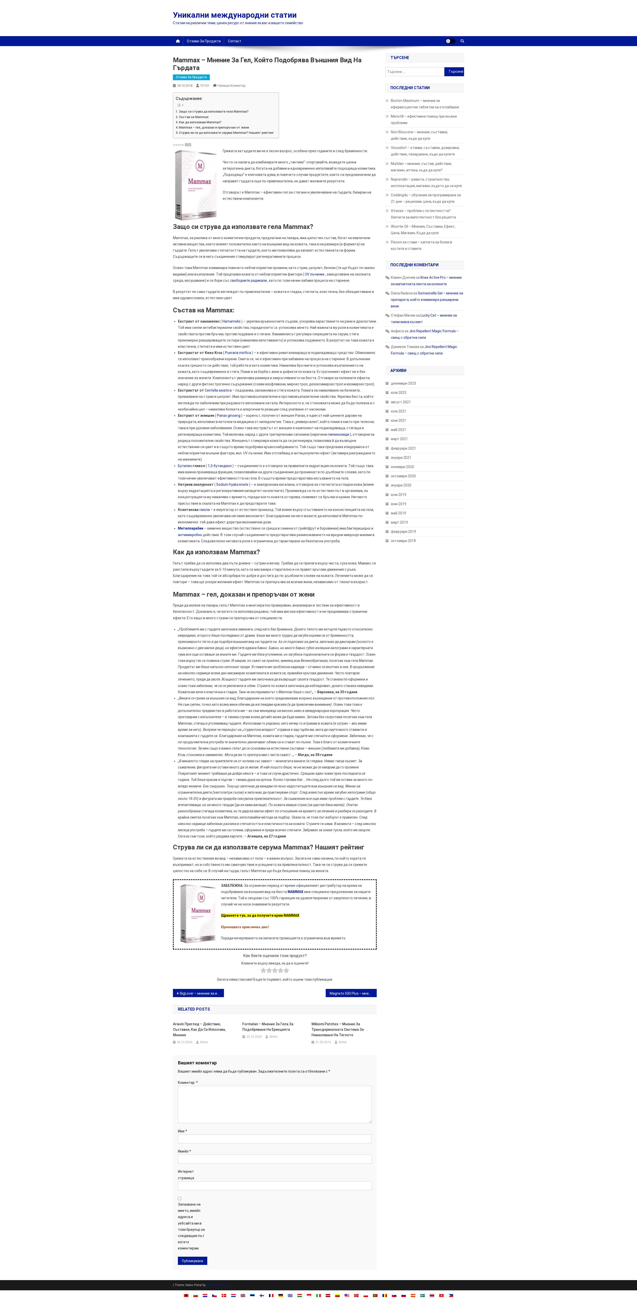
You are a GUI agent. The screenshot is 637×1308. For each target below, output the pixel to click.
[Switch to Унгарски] (299, 1295)
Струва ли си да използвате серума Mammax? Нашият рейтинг (226, 133)
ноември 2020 (402, 467)
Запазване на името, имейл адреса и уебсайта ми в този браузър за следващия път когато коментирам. (191, 1226)
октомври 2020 (403, 476)
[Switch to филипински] (451, 1295)
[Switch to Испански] (413, 1295)
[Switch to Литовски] (337, 1295)
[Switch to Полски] (366, 1295)
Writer (205, 85)
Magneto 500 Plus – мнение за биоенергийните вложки (353, 993)
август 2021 (401, 402)
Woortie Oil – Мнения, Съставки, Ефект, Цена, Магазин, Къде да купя (423, 229)
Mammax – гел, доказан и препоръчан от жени (214, 127)
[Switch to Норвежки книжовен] (356, 1295)
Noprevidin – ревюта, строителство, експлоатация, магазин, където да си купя (426, 182)
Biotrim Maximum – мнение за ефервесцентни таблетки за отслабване (425, 104)
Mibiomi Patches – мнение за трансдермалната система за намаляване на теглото (338, 1029)
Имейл (184, 1151)
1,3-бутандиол (220, 466)
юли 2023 (398, 393)
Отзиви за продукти (204, 41)
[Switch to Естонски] (252, 1295)
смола (204, 510)
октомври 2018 (403, 541)
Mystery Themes (217, 1285)
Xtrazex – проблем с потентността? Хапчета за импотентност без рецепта (423, 214)
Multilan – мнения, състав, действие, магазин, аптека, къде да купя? (421, 167)
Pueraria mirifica (238, 353)
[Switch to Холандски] (233, 1295)
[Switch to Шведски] (422, 1295)
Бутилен (185, 466)
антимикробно (190, 535)
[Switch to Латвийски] (328, 1295)
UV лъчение (314, 274)
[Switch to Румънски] (384, 1295)
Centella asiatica (218, 390)
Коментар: (188, 1083)
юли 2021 (398, 411)
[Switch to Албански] (186, 1295)
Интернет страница (186, 1175)
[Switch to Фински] (261, 1295)
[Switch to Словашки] (394, 1295)
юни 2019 (398, 504)
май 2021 (398, 430)
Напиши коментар (232, 85)
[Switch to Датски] (224, 1295)
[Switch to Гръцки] (290, 1295)
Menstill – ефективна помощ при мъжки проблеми (424, 119)
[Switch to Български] (195, 1295)
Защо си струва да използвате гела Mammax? (214, 111)
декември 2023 (403, 383)
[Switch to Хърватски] (205, 1295)
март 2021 (399, 439)
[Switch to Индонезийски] (309, 1295)
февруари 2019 (403, 532)
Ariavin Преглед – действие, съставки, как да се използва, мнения (199, 1029)
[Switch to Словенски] (403, 1295)
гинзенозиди (338, 434)
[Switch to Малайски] (347, 1295)
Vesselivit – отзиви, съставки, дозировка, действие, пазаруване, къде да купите (425, 151)
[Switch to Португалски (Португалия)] (375, 1295)
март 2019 (399, 522)
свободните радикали (248, 280)
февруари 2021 (403, 448)
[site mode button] (451, 41)
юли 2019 (398, 495)
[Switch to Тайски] (432, 1295)
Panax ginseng (228, 415)
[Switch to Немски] (280, 1295)
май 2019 (398, 513)
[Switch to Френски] (271, 1295)
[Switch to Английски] (243, 1295)
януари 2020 (401, 485)
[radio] (263, 971)
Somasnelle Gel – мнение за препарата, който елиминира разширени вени (427, 299)
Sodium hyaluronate (232, 484)
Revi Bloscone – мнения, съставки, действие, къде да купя (419, 135)
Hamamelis (231, 321)
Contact (234, 41)
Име (182, 1131)
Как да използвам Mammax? (200, 122)
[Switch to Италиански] (318, 1295)
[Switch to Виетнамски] (441, 1295)
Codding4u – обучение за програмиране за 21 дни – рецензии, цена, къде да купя (426, 198)
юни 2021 (398, 420)
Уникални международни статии (235, 15)
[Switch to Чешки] (214, 1295)
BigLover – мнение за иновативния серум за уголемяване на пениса (202, 993)
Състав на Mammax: (194, 117)
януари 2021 (401, 458)
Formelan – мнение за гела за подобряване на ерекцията (267, 1027)
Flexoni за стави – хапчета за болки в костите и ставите (421, 245)
